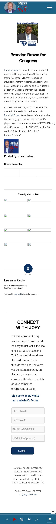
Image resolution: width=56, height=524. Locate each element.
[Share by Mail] (44, 173)
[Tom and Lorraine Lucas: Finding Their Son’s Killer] (39, 236)
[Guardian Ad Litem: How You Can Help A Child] (15, 220)
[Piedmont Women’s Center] (39, 205)
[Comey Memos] (39, 248)
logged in (19, 294)
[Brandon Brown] (28, 34)
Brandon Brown (11, 70)
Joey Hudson (26, 156)
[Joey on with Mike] (15, 249)
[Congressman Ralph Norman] (15, 236)
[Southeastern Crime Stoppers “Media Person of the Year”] (15, 206)
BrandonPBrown (12, 115)
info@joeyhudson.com (28, 494)
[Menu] (48, 8)
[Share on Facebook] (12, 173)
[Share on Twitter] (28, 173)
